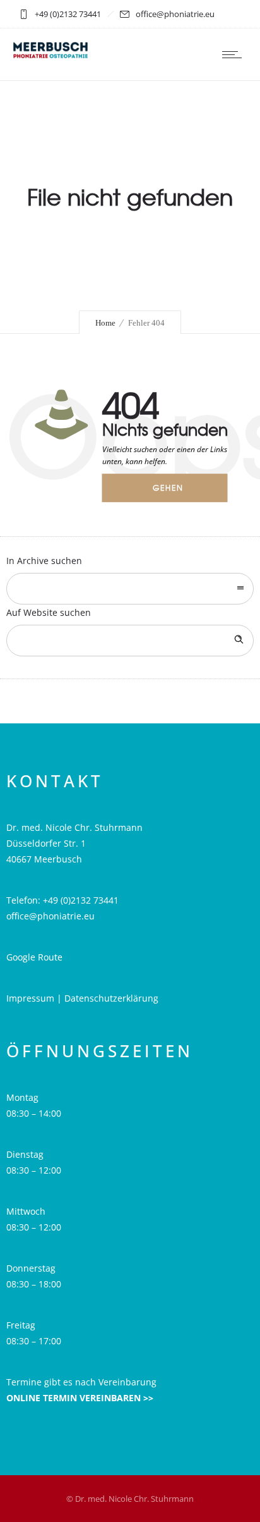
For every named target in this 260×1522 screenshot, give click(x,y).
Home (105, 323)
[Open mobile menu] (234, 54)
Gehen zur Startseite (177, 492)
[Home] (50, 56)
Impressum (31, 998)
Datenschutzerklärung (111, 998)
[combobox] (130, 589)
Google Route (34, 957)
